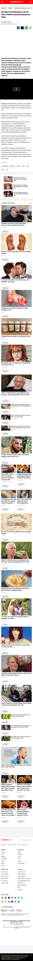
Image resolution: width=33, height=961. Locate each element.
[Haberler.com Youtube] (9, 901)
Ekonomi (3, 852)
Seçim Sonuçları (5, 876)
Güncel (10, 8)
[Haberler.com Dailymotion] (18, 901)
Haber (11, 924)
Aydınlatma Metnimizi (6, 959)
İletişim (14, 844)
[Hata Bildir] (15, 927)
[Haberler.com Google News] (2, 898)
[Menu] (2, 2)
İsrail (28, 166)
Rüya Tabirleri (4, 880)
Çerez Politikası (21, 876)
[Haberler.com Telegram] (15, 901)
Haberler (3, 849)
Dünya (2, 865)
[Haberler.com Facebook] (5, 898)
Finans (19, 856)
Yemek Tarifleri (4, 883)
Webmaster (20, 883)
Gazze (3, 169)
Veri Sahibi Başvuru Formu (24, 880)
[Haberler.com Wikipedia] (5, 901)
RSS (19, 887)
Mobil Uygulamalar (22, 885)
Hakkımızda (3, 844)
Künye (19, 844)
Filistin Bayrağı (5, 166)
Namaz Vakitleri (5, 874)
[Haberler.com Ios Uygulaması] (4, 910)
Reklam (9, 844)
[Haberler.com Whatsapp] (18, 898)
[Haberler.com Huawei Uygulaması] (19, 910)
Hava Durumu (4, 871)
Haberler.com (4, 869)
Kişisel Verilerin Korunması (24, 878)
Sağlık (19, 852)
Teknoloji (20, 854)
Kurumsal (20, 869)
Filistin (23, 166)
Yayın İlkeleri (24, 844)
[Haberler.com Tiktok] (12, 901)
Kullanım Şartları (21, 871)
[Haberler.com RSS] (2, 901)
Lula (7, 169)
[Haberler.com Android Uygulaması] (12, 910)
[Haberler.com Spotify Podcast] (22, 898)
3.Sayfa (3, 863)
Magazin (3, 856)
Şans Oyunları (4, 878)
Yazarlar (19, 861)
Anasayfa (3, 8)
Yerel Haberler (21, 863)
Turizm (19, 859)
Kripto (2, 861)
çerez (27, 955)
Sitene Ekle (20, 889)
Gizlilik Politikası (21, 874)
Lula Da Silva (12, 166)
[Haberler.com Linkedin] (15, 898)
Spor (2, 854)
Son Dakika (4, 859)
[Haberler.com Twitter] (9, 898)
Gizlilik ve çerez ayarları (8, 927)
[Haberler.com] (6, 840)
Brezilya (18, 166)
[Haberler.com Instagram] (12, 898)
